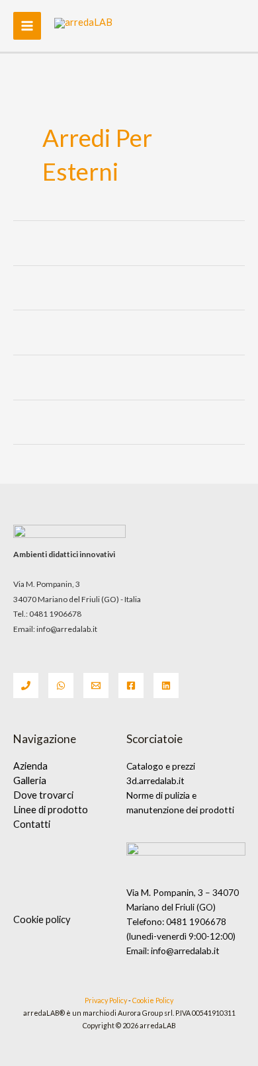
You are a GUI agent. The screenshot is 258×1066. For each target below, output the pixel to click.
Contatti (31, 824)
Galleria (29, 780)
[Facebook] (131, 685)
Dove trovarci (43, 795)
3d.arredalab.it (155, 780)
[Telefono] (25, 685)
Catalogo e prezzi (160, 766)
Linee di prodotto (50, 809)
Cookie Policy (152, 1000)
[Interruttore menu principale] (27, 26)
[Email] (95, 685)
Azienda (30, 766)
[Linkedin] (166, 685)
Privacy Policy (106, 1000)
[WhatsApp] (60, 685)
